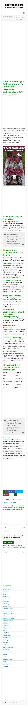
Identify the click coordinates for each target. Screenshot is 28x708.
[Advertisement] (14, 36)
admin (5, 94)
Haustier (5, 630)
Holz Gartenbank (7, 635)
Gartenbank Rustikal (8, 620)
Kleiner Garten (6, 642)
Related (14, 502)
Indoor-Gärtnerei (7, 637)
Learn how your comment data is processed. (14, 547)
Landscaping (6, 649)
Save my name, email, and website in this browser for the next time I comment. (13, 537)
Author (7, 502)
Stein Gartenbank (7, 664)
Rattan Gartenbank (7, 659)
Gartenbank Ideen (7, 611)
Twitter (20, 491)
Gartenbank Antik (7, 606)
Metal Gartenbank (7, 652)
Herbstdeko (5, 632)
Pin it (6, 494)
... (11, 494)
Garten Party (6, 604)
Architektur (5, 592)
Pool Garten (6, 657)
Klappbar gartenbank (8, 640)
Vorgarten (5, 666)
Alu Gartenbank (6, 589)
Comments (8, 499)
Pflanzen (5, 654)
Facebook (10, 491)
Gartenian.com (16, 702)
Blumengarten (6, 596)
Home (4, 16)
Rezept (4, 661)
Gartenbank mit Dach (8, 613)
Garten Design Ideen (8, 599)
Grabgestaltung (6, 628)
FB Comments (17, 499)
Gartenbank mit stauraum (9, 616)
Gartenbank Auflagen (8, 608)
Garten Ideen (10, 16)
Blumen (5, 594)
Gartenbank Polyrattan (8, 618)
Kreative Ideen (6, 645)
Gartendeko (6, 623)
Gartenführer (6, 625)
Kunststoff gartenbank (8, 647)
